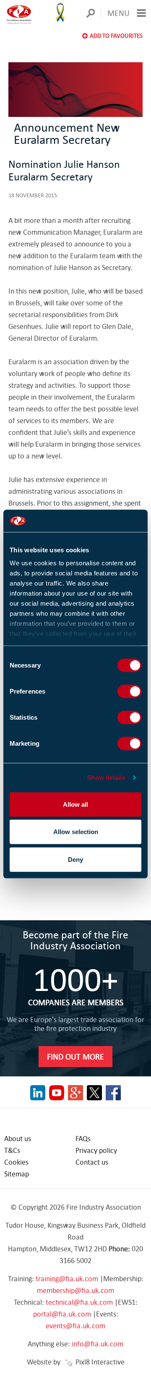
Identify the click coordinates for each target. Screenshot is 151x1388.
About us (17, 1138)
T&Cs (12, 1150)
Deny (75, 859)
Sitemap (16, 1173)
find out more (75, 1056)
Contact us (92, 1162)
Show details (106, 777)
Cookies (16, 1162)
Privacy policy (96, 1150)
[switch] (129, 691)
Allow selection (75, 831)
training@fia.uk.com (67, 1278)
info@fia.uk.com (97, 1343)
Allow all (75, 804)
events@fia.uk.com (75, 1325)
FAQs (83, 1138)
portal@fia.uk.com (62, 1313)
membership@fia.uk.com (75, 1290)
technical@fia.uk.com (79, 1302)
